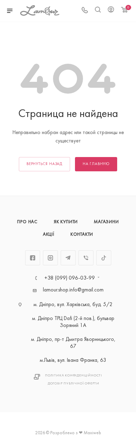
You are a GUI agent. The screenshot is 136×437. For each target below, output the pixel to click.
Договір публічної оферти (73, 383)
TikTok (103, 257)
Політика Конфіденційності (73, 375)
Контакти (81, 235)
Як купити (66, 222)
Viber (85, 257)
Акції (48, 235)
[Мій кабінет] (111, 11)
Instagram (50, 257)
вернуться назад (44, 164)
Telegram (68, 257)
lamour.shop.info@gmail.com (73, 290)
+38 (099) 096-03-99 (69, 278)
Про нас (27, 222)
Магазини (106, 222)
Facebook (32, 257)
